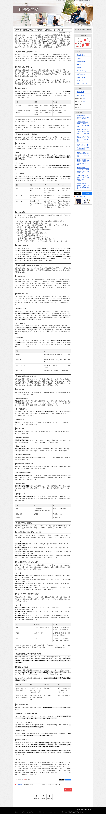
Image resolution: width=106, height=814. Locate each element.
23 (83, 45)
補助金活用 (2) (81, 55)
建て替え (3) (80, 80)
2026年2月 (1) (80, 92)
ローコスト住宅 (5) (82, 83)
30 (83, 46)
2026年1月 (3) (80, 95)
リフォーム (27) (81, 77)
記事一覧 (43, 798)
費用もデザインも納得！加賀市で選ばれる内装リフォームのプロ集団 (83, 154)
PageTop (67, 789)
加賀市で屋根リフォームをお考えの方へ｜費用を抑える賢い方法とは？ (83, 186)
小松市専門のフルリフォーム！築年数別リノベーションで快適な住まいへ (83, 124)
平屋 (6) (79, 58)
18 (87, 43)
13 (76, 43)
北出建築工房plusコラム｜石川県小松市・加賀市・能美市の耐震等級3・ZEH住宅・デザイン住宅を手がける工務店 (53, 13)
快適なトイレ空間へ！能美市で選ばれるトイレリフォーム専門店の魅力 (83, 138)
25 (87, 45)
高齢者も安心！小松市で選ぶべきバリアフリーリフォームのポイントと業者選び (83, 146)
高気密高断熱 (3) (81, 61)
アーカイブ (79, 88)
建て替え (28, 779)
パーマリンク (20, 779)
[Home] (15, 784)
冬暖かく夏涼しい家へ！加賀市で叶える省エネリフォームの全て (83, 131)
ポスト (62, 779)
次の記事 (50, 796)
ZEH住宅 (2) (80, 64)
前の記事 (37, 796)
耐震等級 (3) (80, 67)
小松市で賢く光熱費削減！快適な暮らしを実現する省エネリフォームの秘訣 (83, 178)
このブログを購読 (81, 196)
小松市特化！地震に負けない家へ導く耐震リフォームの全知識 (83, 117)
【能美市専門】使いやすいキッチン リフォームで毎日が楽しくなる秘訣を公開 (83, 170)
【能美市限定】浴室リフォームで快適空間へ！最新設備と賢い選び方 (83, 162)
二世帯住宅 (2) (81, 74)
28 (78, 46)
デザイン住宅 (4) (81, 71)
